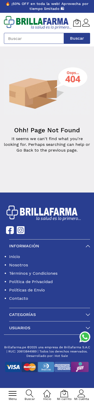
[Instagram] (21, 229)
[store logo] (38, 23)
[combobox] (34, 38)
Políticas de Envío (27, 290)
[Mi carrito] (77, 22)
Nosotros (18, 264)
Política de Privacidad (31, 281)
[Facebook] (10, 229)
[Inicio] (47, 390)
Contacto (18, 298)
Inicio (14, 256)
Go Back (24, 150)
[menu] (12, 393)
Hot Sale (61, 356)
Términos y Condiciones (33, 273)
